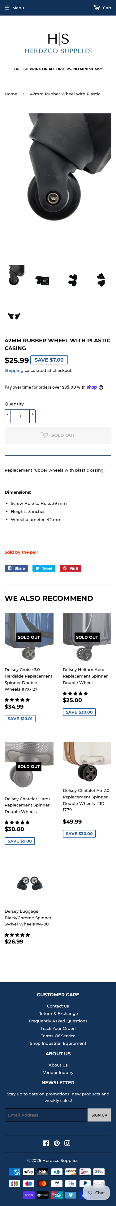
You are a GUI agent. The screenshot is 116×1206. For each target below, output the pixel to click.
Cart (106, 7)
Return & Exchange (58, 1013)
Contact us (58, 1005)
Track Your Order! (58, 1028)
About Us (58, 1064)
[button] (18, 699)
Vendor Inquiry (58, 1072)
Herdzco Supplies (60, 1160)
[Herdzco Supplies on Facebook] (46, 1144)
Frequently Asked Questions (58, 1020)
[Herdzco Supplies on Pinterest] (57, 1144)
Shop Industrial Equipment (58, 1043)
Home (11, 93)
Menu (18, 7)
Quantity (14, 404)
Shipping (14, 370)
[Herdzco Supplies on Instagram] (67, 1144)
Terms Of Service (58, 1035)
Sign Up (99, 1115)
